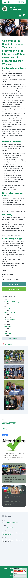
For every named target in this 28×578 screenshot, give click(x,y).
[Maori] (18, 571)
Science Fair (7, 309)
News (4, 428)
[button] (1, 27)
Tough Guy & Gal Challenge (12, 302)
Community (12, 423)
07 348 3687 (10, 527)
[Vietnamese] (21, 571)
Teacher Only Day (9, 319)
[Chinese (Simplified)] (15, 571)
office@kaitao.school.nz (13, 522)
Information (17, 426)
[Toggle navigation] (8, 2)
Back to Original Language (19, 575)
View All (5, 423)
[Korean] (24, 571)
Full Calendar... (14, 338)
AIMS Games (7, 333)
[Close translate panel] (25, 569)
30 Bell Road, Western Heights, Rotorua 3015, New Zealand (12, 533)
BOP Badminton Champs (11, 312)
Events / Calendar (7, 426)
